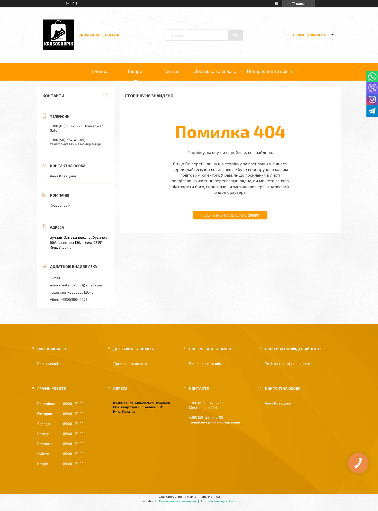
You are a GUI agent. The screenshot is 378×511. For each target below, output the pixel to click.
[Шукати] (235, 35)
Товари (134, 71)
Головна (98, 71)
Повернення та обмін (269, 71)
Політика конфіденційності (287, 363)
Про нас (170, 71)
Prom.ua (214, 496)
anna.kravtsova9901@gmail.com (76, 285)
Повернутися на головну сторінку (230, 215)
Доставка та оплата (215, 71)
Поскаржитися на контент (178, 501)
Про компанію (49, 363)
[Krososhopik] (58, 49)
